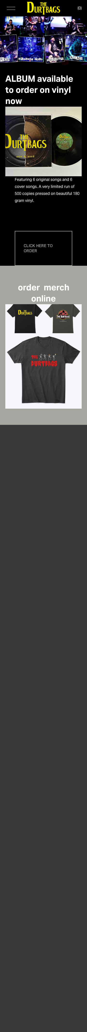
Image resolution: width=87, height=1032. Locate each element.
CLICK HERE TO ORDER (38, 248)
